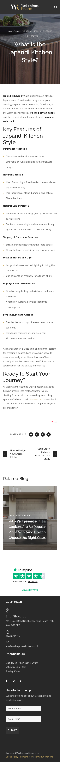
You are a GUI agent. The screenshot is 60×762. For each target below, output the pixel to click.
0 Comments (31, 36)
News (36, 31)
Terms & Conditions (44, 756)
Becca (49, 31)
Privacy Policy (26, 756)
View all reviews (30, 589)
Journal (27, 31)
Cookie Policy (12, 756)
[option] (30, 518)
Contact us (35, 399)
